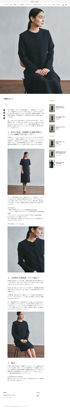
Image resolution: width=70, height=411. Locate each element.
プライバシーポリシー (8, 397)
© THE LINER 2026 (6, 406)
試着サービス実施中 (35, 1)
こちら (22, 224)
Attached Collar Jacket (31, 209)
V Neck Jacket (38, 215)
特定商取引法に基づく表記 (9, 395)
